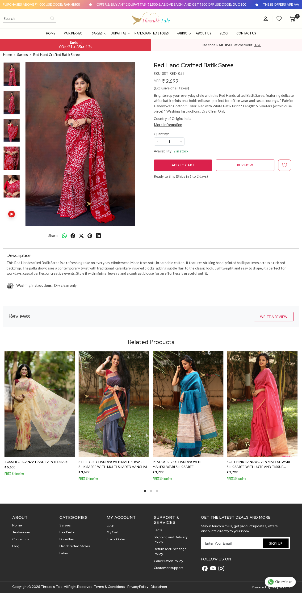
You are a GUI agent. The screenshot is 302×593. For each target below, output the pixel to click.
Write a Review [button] (273, 317)
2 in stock (180, 151)
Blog (224, 33)
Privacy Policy (137, 587)
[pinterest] (90, 235)
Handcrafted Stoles (151, 33)
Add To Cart (183, 165)
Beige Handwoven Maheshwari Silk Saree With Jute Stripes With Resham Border (215, 464)
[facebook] (73, 235)
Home (50, 33)
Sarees (97, 33)
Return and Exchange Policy (170, 551)
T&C (257, 45)
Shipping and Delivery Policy (170, 539)
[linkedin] (98, 235)
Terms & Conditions (109, 587)
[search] (52, 18)
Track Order (116, 539)
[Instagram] (221, 568)
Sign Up (275, 543)
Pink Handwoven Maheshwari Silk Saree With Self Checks (65, 464)
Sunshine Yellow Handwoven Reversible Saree (134, 464)
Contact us (20, 539)
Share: (53, 235)
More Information (168, 124)
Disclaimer (159, 587)
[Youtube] (213, 568)
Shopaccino (280, 587)
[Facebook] (205, 568)
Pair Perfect (74, 33)
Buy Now (245, 165)
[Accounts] (265, 18)
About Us (203, 33)
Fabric (182, 33)
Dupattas (118, 33)
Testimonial (21, 532)
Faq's (158, 530)
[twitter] (81, 235)
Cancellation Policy (168, 561)
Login (111, 525)
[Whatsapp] (64, 235)
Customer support (168, 568)
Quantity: (161, 134)
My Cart (112, 532)
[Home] (151, 19)
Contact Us (246, 33)
